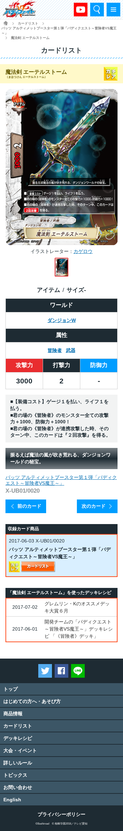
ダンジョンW (61, 320)
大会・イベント (20, 750)
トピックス (15, 775)
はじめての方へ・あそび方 (32, 701)
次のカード (94, 506)
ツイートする (45, 671)
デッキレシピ (17, 738)
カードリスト (28, 23)
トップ (10, 689)
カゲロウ (83, 251)
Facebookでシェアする (61, 671)
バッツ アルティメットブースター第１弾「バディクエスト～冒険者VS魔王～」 (59, 30)
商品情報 (13, 713)
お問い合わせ (17, 787)
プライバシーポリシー (61, 814)
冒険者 (54, 350)
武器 (71, 350)
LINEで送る (78, 671)
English (12, 799)
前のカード (29, 506)
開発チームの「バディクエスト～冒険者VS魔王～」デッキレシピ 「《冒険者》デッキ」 (78, 629)
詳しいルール (17, 762)
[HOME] (5, 23)
